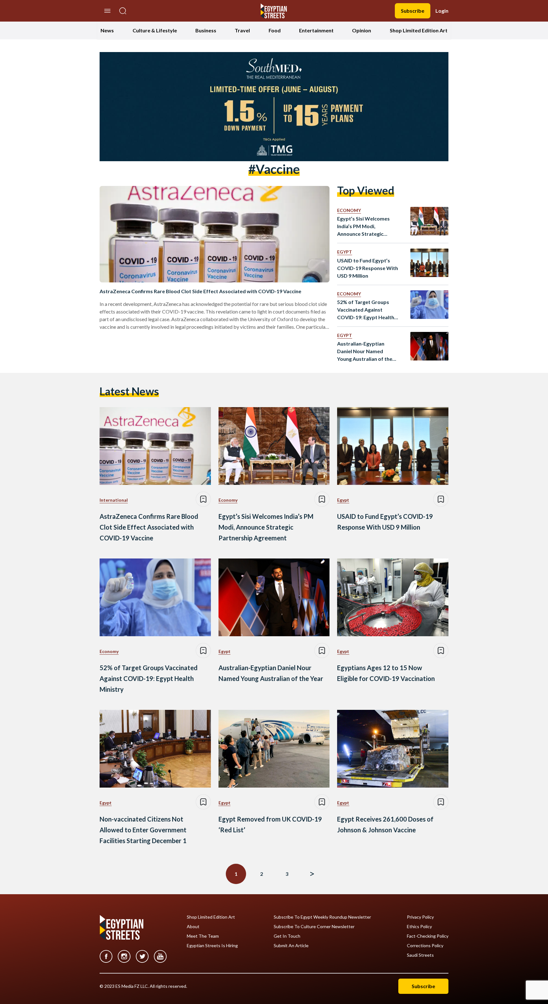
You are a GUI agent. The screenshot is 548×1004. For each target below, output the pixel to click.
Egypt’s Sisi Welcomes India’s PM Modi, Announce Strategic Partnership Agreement (365, 226)
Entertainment (316, 30)
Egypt (344, 251)
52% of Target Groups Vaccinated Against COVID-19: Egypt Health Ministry (365, 310)
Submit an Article (291, 945)
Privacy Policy (420, 917)
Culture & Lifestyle (155, 30)
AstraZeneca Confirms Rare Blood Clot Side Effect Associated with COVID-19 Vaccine (200, 291)
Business (205, 30)
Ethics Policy (419, 926)
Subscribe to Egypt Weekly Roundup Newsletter (322, 917)
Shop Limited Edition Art (418, 30)
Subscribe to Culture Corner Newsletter (314, 926)
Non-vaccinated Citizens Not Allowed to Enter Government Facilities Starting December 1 (143, 829)
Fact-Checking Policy (427, 936)
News (107, 30)
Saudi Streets (420, 955)
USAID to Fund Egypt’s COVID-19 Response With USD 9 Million (367, 268)
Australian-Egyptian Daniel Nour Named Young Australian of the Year (364, 351)
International (114, 500)
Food (275, 30)
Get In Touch (287, 936)
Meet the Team (203, 936)
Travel (242, 30)
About (193, 926)
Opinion (361, 30)
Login (441, 11)
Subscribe (412, 11)
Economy (349, 210)
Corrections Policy (425, 945)
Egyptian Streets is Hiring (212, 945)
